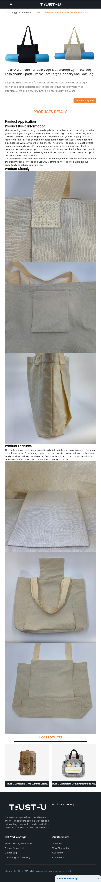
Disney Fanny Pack (14, 848)
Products (26, 12)
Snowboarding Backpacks (18, 843)
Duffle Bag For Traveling (17, 857)
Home (14, 13)
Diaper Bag (11, 852)
